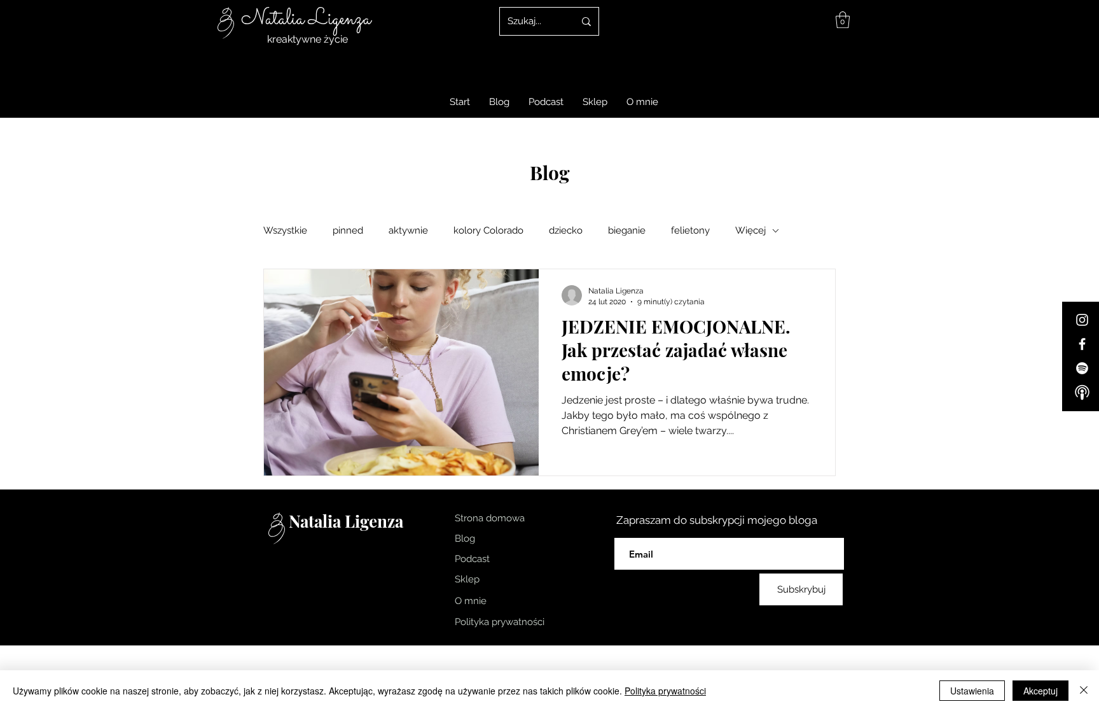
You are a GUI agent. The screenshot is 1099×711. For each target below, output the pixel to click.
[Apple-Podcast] (1082, 392)
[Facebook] (1082, 344)
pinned (348, 230)
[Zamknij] (1083, 690)
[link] (843, 19)
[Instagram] (1082, 320)
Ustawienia (972, 690)
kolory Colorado (488, 230)
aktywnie (408, 230)
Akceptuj (1040, 690)
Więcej (750, 230)
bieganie (627, 230)
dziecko (566, 230)
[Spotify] (1082, 368)
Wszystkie (285, 230)
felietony (690, 230)
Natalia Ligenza (306, 19)
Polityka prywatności (665, 690)
